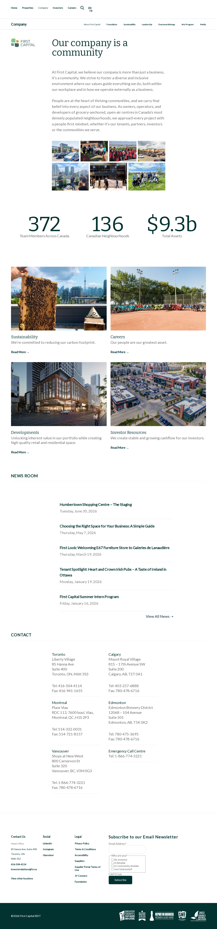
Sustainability (129, 24)
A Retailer (120, 862)
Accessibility (81, 855)
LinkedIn (47, 843)
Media (203, 24)
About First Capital (92, 24)
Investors (58, 7)
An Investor (120, 859)
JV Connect (81, 875)
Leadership (147, 24)
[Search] (82, 8)
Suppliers (80, 860)
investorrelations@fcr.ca (24, 869)
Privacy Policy (82, 843)
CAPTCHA (115, 874)
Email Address (117, 843)
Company (43, 7)
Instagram (48, 849)
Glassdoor (48, 855)
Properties (27, 7)
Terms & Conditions (85, 849)
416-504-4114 (18, 864)
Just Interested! (123, 869)
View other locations (22, 878)
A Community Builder (126, 865)
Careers (72, 7)
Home (14, 7)
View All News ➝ (159, 616)
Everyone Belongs (167, 24)
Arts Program (188, 24)
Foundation (112, 24)
